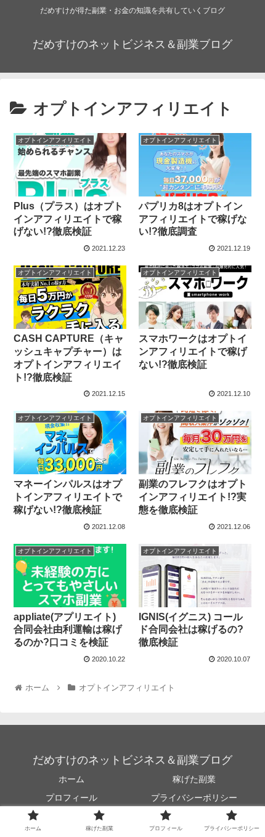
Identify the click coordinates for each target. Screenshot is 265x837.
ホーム (71, 779)
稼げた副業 (194, 779)
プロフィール (71, 798)
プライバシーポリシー (194, 798)
